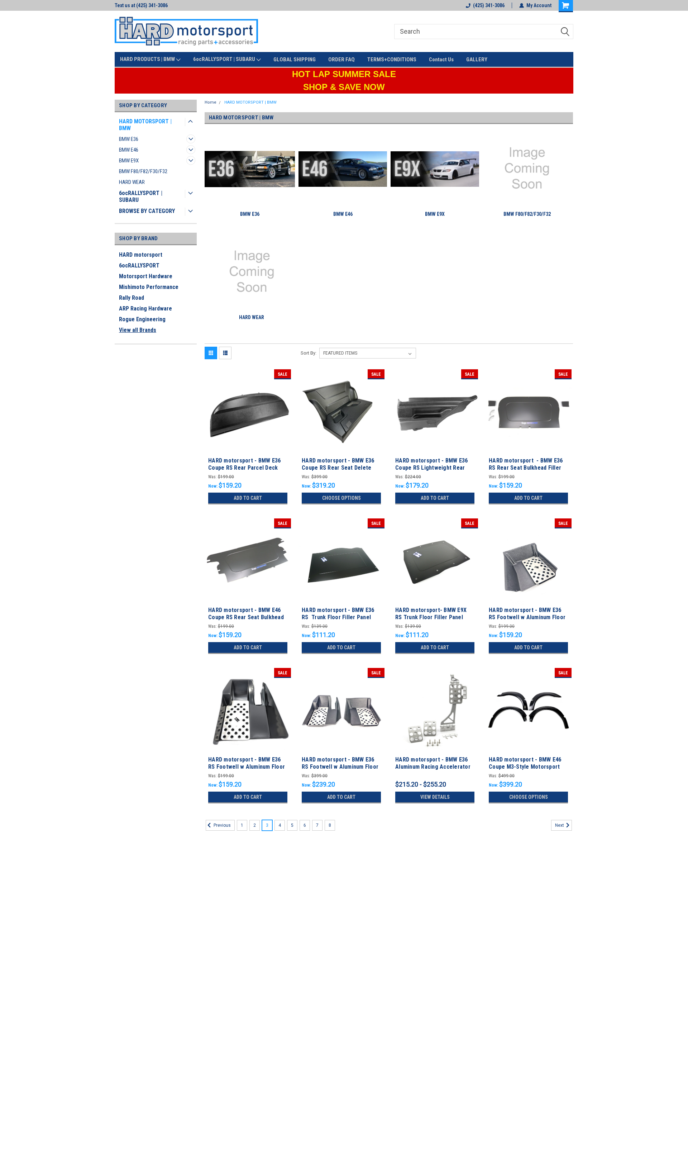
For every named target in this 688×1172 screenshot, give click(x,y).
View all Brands (137, 330)
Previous (221, 825)
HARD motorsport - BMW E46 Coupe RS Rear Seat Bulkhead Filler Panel (246, 617)
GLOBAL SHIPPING (294, 59)
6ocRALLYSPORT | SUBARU (224, 59)
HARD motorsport (140, 254)
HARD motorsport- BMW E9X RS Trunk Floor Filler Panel (431, 614)
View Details (435, 797)
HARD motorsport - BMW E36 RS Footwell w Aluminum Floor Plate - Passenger (527, 617)
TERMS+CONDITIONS (391, 59)
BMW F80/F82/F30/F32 (143, 171)
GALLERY (476, 59)
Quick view (248, 450)
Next (560, 825)
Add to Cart (248, 498)
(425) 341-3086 (489, 5)
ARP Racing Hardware (145, 308)
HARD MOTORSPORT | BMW (145, 125)
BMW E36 (128, 139)
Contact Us (441, 59)
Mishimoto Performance (148, 287)
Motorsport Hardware (145, 276)
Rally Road (131, 297)
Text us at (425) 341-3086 (141, 5)
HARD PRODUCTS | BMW (148, 59)
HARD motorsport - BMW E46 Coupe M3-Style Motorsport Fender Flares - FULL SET (525, 766)
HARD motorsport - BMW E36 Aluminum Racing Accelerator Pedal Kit (432, 766)
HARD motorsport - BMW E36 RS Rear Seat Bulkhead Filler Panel (526, 467)
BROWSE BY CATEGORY (147, 211)
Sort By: (308, 353)
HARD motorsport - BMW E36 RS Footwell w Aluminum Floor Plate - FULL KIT (340, 766)
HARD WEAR (132, 182)
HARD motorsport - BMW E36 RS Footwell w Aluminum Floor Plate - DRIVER (246, 766)
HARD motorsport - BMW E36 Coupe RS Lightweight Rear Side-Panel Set (431, 467)
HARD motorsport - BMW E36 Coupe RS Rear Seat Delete (338, 464)
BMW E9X (129, 160)
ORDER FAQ (341, 59)
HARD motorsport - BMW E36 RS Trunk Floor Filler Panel (338, 614)
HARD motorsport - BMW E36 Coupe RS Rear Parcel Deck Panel (244, 467)
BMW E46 (128, 150)
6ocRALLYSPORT (139, 265)
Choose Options (341, 498)
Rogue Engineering (142, 319)
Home (210, 102)
